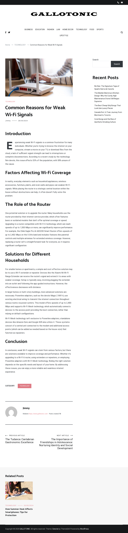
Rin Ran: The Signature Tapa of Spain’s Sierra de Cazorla (106, 87)
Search (95, 59)
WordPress (84, 529)
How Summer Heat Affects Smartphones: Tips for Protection (19, 512)
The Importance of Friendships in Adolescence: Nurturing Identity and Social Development (56, 442)
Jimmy (8, 121)
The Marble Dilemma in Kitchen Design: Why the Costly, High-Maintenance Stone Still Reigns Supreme (106, 97)
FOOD (92, 29)
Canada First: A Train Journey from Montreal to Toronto (108, 113)
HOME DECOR (67, 29)
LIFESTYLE (64, 35)
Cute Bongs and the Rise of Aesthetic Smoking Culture (105, 120)
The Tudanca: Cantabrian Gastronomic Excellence (19, 439)
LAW (58, 29)
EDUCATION (40, 29)
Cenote (55, 529)
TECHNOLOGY (81, 29)
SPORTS (100, 29)
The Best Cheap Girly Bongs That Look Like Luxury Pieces (107, 106)
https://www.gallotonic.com (38, 414)
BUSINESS (29, 29)
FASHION (50, 29)
